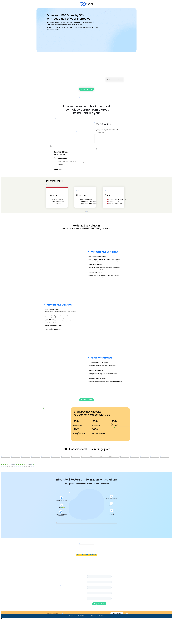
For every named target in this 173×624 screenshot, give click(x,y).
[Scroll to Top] (3, 619)
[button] (114, 80)
